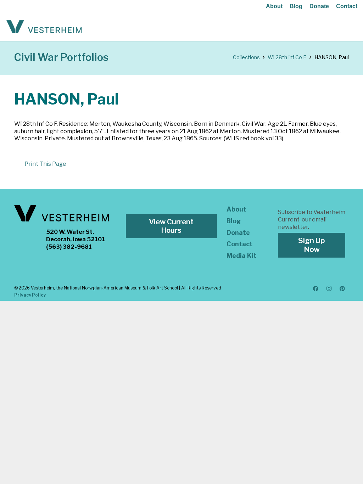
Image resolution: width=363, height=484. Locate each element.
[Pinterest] (342, 289)
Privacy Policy (30, 295)
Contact (346, 6)
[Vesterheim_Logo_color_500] (44, 27)
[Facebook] (316, 289)
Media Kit (242, 255)
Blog (296, 6)
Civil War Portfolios (61, 57)
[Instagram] (329, 289)
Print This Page (45, 164)
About (274, 6)
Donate (319, 6)
